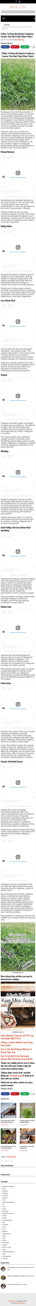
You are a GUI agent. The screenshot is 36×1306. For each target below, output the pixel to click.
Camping (5, 1191)
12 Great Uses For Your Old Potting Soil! (27, 1147)
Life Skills (5, 1225)
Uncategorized (6, 1256)
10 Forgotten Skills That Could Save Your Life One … (20, 1268)
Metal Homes (6, 1234)
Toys (3, 1254)
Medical (4, 1231)
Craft (3, 1200)
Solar (3, 1249)
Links (4, 1227)
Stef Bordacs (5, 1124)
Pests (4, 1236)
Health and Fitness (7, 1213)
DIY (3, 1204)
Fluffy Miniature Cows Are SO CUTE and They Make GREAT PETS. (17, 1037)
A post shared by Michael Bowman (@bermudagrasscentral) (18, 271)
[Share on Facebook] (5, 46)
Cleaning (4, 1198)
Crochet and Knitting (8, 1202)
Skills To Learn (6, 1247)
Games (4, 1209)
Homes (4, 1218)
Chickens (5, 1193)
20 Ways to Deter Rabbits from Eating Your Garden (17, 1044)
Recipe (4, 1240)
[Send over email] (24, 46)
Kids (3, 1222)
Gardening (7, 24)
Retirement (5, 1243)
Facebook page (15, 1075)
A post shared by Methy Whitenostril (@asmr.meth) (18, 651)
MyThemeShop (21, 1303)
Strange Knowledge (8, 1252)
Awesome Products (8, 1186)
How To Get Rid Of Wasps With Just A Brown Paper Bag (16, 1051)
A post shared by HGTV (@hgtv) (18, 575)
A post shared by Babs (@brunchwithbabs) (18, 419)
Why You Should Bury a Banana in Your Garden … (21, 1276)
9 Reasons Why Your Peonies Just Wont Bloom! (27, 1121)
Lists (3, 1229)
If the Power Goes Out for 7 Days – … (18, 1284)
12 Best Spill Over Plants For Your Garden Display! (8, 1147)
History (4, 1216)
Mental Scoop (18, 7)
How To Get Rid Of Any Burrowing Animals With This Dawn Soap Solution (17, 1057)
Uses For (5, 1258)
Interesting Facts (7, 1220)
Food (3, 1207)
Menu (3, 18)
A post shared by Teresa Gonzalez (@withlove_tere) (18, 806)
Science (4, 1245)
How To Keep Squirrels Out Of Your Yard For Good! (8, 1121)
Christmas (5, 1195)
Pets (3, 1238)
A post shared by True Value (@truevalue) (18, 196)
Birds (4, 1189)
